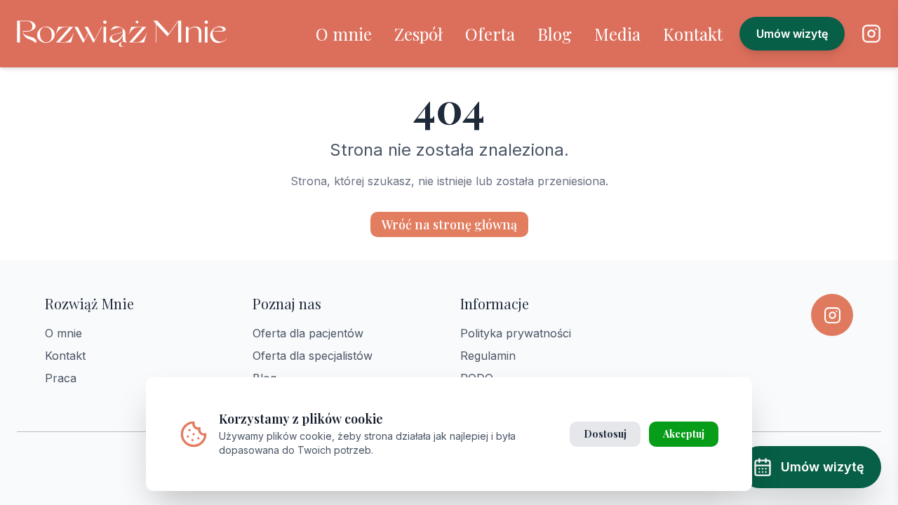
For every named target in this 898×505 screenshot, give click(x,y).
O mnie (344, 33)
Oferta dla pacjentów (308, 333)
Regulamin (488, 356)
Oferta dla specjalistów (313, 356)
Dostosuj (605, 433)
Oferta (490, 33)
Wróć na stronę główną (449, 224)
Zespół (418, 33)
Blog (554, 33)
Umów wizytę (792, 34)
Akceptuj (683, 433)
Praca (60, 378)
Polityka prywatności (515, 333)
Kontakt (693, 33)
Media (617, 33)
